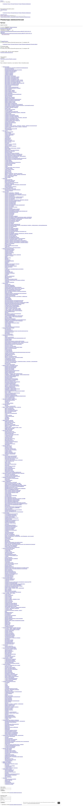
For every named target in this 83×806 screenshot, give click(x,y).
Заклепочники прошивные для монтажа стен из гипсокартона (17, 741)
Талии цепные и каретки (10, 121)
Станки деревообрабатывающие (11, 678)
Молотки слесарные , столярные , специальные (14, 703)
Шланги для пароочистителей (11, 356)
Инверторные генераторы (10, 180)
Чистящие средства (8, 355)
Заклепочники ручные (9, 742)
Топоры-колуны (8, 170)
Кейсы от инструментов (9, 243)
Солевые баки (7, 550)
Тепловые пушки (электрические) (11, 752)
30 (7, 29)
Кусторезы (7, 142)
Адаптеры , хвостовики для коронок (12, 608)
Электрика (5, 777)
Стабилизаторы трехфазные (10, 661)
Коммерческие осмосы (9, 566)
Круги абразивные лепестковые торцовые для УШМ (15, 498)
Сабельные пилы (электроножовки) (12, 305)
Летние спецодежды (9, 645)
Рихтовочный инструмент (10, 109)
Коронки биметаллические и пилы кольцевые (14, 618)
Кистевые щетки (8, 496)
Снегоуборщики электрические (11, 515)
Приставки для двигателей (10, 406)
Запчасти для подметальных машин (12, 221)
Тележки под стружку (9, 632)
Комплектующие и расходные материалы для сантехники (16, 568)
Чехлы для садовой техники (10, 522)
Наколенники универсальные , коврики (12, 148)
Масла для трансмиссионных (10, 411)
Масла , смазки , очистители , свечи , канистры (12, 407)
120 (9, 29)
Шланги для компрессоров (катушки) (12, 385)
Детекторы (7, 281)
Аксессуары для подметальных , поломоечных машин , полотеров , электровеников (21, 361)
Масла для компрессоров (10, 409)
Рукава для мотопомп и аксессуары (12, 434)
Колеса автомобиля (8, 95)
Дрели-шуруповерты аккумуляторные (12, 326)
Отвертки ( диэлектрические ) (11, 711)
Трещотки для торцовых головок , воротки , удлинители (16, 126)
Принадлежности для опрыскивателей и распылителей (15, 158)
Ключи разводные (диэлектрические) (12, 700)
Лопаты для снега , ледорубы (10, 143)
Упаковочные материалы (10, 634)
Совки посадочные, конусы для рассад (12, 167)
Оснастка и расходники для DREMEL (12, 507)
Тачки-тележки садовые (9, 169)
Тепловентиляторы (8, 760)
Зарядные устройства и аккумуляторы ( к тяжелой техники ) (16, 242)
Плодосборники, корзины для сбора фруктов (13, 154)
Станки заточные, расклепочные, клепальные (14, 459)
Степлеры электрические (10, 747)
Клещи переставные (9, 695)
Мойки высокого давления (8, 420)
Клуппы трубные (8, 697)
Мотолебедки (7, 541)
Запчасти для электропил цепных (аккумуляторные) (15, 238)
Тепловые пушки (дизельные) (10, 751)
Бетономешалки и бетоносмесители (12, 724)
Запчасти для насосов (9, 215)
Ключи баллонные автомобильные (11, 85)
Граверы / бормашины (9, 321)
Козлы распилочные (9, 469)
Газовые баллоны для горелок (10, 449)
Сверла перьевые (8, 596)
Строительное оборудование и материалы (11, 720)
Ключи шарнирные (8, 93)
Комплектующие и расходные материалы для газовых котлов (17, 567)
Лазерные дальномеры (9, 250)
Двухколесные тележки (9, 636)
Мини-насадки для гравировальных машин (13, 504)
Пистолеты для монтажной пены (11, 475)
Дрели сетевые (8, 323)
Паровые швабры (8, 339)
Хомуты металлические (9, 769)
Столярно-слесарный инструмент (9, 681)
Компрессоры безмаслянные (10, 367)
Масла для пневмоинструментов (11, 410)
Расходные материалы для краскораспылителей (14, 300)
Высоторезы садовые (9, 131)
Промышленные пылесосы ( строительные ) (13, 344)
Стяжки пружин (8, 113)
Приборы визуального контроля (9, 477)
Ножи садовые (8, 149)
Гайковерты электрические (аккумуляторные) (14, 320)
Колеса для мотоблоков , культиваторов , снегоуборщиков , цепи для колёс (19, 536)
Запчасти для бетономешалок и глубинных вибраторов (15, 194)
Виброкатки (7, 726)
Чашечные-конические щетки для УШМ (12, 483)
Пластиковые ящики (9, 641)
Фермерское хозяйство (7, 762)
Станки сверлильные (9, 680)
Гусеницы (7, 531)
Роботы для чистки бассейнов (10, 348)
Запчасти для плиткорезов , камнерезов (12, 220)
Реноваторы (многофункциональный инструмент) (14, 303)
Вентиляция (7, 332)
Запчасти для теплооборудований (11, 230)
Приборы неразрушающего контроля (12, 263)
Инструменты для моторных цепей (12, 77)
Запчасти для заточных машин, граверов (13, 200)
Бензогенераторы (8, 185)
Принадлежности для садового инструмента (13, 159)
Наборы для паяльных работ (10, 452)
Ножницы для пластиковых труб (11, 573)
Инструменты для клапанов (10, 75)
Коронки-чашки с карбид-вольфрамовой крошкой (14, 620)
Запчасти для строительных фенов (11, 228)
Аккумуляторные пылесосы (10, 360)
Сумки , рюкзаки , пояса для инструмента (13, 309)
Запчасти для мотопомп (9, 214)
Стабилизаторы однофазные (10, 659)
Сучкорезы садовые (9, 168)
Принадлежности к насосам (10, 432)
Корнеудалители (8, 141)
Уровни (6, 275)
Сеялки (6, 166)
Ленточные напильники (9, 285)
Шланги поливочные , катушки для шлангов (13, 173)
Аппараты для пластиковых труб (11, 555)
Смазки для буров (8, 415)
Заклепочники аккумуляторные (11, 739)
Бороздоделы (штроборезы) (10, 318)
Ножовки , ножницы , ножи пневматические (13, 373)
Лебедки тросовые (8, 96)
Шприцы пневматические (10, 386)
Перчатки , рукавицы (9, 657)
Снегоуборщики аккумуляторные (11, 513)
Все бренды (2, 28)
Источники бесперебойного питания (12, 663)
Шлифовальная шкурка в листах (11, 487)
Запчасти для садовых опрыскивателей (12, 224)
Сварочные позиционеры (10, 578)
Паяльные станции (8, 447)
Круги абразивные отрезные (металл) (12, 500)
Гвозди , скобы (8, 391)
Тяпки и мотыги (8, 171)
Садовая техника (6, 512)
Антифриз (7, 417)
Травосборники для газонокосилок (11, 517)
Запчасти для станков (9, 227)
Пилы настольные (8, 671)
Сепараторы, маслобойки (10, 765)
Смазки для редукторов (9, 416)
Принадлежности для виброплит (11, 733)
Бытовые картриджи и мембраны (11, 558)
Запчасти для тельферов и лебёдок (11, 229)
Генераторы (5, 178)
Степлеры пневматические (10, 383)
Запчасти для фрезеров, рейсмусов (11, 234)
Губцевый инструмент (9, 692)
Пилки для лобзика (8, 508)
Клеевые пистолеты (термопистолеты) (12, 476)
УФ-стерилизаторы (8, 553)
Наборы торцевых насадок (10, 101)
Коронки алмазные (8, 617)
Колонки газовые (8, 565)
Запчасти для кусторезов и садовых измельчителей (15, 204)
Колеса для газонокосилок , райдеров (12, 535)
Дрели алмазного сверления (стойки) (12, 322)
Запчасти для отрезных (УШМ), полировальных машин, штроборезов (18, 217)
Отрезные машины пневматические (12, 375)
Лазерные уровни (8, 253)
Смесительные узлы (9, 549)
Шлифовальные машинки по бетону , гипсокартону (15, 721)
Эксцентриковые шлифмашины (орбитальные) (14, 315)
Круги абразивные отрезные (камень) (12, 499)
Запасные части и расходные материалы (12, 189)
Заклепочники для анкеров (10, 740)
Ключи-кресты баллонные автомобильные (13, 94)
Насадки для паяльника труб (10, 572)
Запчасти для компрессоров (10, 202)
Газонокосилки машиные (10, 528)
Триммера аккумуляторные (10, 520)
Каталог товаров (3, 15)
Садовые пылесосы (8, 351)
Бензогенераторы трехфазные (10, 186)
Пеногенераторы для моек (10, 422)
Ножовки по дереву (9, 708)
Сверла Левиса (8, 594)
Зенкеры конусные (8, 616)
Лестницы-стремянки (9, 403)
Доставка (12, 3)
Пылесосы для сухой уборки (10, 346)
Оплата (9, 3)
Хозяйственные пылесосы (10, 354)
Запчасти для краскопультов (10, 203)
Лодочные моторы (6, 404)
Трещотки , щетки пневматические (11, 384)
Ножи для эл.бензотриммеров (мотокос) (12, 543)
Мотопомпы (7, 444)
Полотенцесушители (9, 575)
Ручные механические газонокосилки (12, 547)
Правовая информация (26, 3)
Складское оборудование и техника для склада (12, 627)
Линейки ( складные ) (9, 255)
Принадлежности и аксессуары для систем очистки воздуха (16, 330)
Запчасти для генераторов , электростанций (13, 197)
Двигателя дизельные (9, 533)
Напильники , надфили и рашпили (11, 706)
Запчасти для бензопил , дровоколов (12, 192)
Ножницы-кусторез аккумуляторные (12, 150)
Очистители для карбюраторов (11, 413)
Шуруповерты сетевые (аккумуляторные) (13, 313)
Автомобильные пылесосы (10, 359)
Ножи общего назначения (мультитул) (12, 773)
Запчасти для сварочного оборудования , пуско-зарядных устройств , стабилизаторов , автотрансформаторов (26, 225)
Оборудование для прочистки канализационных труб (15, 338)
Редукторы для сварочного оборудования (13, 592)
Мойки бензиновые (9, 429)
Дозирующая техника (9, 562)
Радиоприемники (8, 299)
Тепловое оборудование (7, 748)
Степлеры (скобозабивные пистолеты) (12, 745)
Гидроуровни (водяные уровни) (11, 279)
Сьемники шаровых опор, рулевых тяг (12, 120)
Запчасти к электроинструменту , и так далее (13, 239)
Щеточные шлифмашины (10, 314)
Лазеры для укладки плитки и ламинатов (13, 254)
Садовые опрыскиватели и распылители (13, 162)
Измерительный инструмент (8, 248)
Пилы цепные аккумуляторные (11, 455)
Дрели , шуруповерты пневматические (12, 392)
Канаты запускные (8, 467)
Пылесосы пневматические (10, 380)
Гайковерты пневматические (10, 389)
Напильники (7, 505)
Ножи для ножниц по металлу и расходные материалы (15, 291)
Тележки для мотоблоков (10, 516)
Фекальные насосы (8, 437)
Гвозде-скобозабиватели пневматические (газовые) (15, 390)
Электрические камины (9, 754)
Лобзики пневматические (10, 371)
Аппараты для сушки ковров (10, 362)
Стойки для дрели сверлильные (11, 307)
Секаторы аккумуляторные (10, 163)
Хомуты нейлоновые (9, 770)
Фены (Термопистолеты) (10, 311)
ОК (58, 802)
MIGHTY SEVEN (8, 28)
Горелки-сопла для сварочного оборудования (13, 585)
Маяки (6, 256)
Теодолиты (7, 269)
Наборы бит (7, 621)
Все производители (5, 34)
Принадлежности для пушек (10, 759)
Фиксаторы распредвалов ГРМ (11, 128)
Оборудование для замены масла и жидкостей (14, 104)
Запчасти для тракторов (9, 232)
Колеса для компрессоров (10, 397)
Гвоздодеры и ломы (9, 690)
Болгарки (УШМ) (8, 317)
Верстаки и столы (8, 666)
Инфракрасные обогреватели (10, 755)
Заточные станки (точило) (10, 667)
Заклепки (7, 737)
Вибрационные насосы (9, 440)
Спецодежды (5, 644)
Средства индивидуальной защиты (9, 647)
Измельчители (7, 138)
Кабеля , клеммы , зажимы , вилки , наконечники (14, 587)
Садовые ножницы (8, 161)
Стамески (7, 719)
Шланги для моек (8, 426)
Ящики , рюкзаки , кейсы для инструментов (13, 316)
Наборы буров (7, 622)
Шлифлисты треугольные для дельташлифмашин (14, 486)
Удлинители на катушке (9, 783)
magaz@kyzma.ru (3, 9)
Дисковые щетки (8, 494)
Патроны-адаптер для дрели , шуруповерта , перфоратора (16, 296)
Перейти (12, 15)
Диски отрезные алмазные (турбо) (11, 492)
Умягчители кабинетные (9, 552)
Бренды (1, 0)
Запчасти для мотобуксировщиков (11, 212)
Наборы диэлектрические (10, 704)
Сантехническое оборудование (9, 548)
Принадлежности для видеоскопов (11, 478)
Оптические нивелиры (9, 260)
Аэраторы (7, 523)
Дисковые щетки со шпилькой (11, 495)
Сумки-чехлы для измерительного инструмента (14, 268)
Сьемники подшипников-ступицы (11, 118)
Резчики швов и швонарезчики (11, 734)
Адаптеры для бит (8, 609)
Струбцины (7, 682)
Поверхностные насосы (9, 431)
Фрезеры (6, 312)
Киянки (6, 694)
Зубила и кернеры (8, 693)
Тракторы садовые (8, 518)
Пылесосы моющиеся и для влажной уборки (13, 347)
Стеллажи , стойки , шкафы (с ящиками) (12, 628)
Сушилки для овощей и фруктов (11, 767)
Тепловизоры (7, 270)
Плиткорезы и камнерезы (10, 673)
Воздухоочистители (9, 333)
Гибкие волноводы (8, 480)
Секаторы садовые (8, 164)
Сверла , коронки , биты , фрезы (9, 593)
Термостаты (7, 246)
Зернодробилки (8, 137)
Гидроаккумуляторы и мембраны (11, 441)
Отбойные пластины (9, 626)
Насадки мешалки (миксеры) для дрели (12, 290)
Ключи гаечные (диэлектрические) (11, 87)
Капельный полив (8, 139)
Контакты (16, 3)
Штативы (7, 278)
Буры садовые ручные (9, 176)
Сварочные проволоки (9, 579)
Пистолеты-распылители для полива (12, 153)
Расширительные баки (9, 433)
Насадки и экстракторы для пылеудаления (13, 289)
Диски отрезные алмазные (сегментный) (13, 490)
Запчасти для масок (8, 207)
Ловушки (7, 772)
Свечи (6, 414)
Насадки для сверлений (9, 625)
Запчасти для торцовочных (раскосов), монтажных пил (15, 231)
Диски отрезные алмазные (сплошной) (12, 491)
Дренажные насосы (8, 442)
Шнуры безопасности (9, 650)
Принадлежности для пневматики (11, 379)
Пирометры (7, 261)
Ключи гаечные (8, 86)
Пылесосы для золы (9, 345)
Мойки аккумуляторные (9, 428)
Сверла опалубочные (9, 595)
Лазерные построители (9, 252)
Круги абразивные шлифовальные (11, 501)
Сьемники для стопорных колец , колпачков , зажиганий (16, 117)
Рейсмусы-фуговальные (9, 677)
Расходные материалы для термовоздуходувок (14, 301)
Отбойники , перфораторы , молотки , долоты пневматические (17, 374)
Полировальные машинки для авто (11, 106)
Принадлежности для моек (10, 424)
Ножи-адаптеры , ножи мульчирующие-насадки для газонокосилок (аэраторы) (20, 544)
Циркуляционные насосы (10, 438)
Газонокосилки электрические (11, 530)
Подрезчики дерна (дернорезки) (11, 545)
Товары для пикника (7, 761)
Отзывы (20, 3)
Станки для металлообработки (11, 679)
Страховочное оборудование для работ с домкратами (15, 112)
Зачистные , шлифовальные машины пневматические (15, 395)
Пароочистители (8, 340)
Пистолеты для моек (9, 423)
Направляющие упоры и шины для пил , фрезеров (14, 288)
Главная (2, 16)
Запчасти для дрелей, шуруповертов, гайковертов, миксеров (16, 199)
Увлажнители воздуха (9, 331)
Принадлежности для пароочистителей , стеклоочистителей (16, 342)
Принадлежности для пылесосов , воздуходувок (14, 343)
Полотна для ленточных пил (10, 510)
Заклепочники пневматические (11, 394)
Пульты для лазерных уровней (11, 265)
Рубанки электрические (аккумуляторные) (13, 304)
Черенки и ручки (8, 172)
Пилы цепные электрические (10, 456)
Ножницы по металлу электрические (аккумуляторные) (15, 293)
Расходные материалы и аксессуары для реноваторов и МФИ (17, 302)
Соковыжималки (8, 766)
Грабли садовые (8, 132)
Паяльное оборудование (7, 445)
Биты (6, 611)
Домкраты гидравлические (10, 71)
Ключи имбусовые (8, 698)
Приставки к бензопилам (10, 458)
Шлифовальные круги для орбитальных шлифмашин (15, 488)
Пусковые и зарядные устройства (11, 107)
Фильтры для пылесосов (9, 353)
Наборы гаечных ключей (10, 98)
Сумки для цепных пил (9, 460)
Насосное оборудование (7, 430)
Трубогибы (7, 686)
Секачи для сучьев (8, 165)
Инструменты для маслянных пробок (12, 76)
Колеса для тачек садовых (10, 140)
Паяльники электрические (10, 453)
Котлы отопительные (9, 570)
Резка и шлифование (7, 481)
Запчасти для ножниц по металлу (11, 216)
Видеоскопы (7, 479)
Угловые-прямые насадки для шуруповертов (13, 310)
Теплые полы (7, 753)
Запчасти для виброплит (9, 195)
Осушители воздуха (9, 329)
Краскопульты (7, 284)
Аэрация (6, 556)
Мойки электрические (9, 421)
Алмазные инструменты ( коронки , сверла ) (13, 610)
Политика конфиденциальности (6, 52)
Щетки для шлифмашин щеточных (11, 489)
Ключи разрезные (8, 89)
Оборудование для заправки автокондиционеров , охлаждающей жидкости (19, 105)
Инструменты (5, 283)
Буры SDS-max (8, 614)
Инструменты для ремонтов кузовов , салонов (14, 79)
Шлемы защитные (8, 649)
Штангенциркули (8, 277)
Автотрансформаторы (9, 662)
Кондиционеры (8, 328)
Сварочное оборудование (7, 577)
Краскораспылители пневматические (12, 370)
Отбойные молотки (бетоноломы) (11, 294)
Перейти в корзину (12, 58)
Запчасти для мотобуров (9, 213)
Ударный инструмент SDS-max (11, 603)
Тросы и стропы (8, 127)
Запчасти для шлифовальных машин (12, 237)
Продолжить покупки (4, 58)
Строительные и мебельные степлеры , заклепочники (13, 735)
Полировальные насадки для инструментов (13, 509)
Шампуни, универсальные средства (12, 425)
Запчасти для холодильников (10, 235)
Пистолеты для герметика (10, 474)
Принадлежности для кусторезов (11, 157)
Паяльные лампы (8, 446)
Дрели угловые (8, 324)
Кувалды (6, 702)
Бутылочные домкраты (9, 68)
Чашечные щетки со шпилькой (11, 482)
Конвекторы (7, 757)
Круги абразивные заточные (10, 497)
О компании (5, 3)
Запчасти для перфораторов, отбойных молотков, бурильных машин (18, 218)
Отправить (3, 790)
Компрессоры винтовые (9, 368)
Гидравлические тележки (10, 635)
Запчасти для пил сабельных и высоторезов (13, 219)
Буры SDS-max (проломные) (10, 615)
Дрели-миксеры (8, 325)
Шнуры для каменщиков (9, 276)
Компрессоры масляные (9, 369)
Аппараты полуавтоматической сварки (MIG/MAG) (15, 583)
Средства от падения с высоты (11, 648)
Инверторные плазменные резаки (11, 586)
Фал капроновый (8, 776)
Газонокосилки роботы (9, 529)
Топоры (6, 685)
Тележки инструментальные (10, 122)
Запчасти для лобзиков (9, 205)
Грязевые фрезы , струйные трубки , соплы (13, 427)
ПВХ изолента (8, 775)
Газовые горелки (8, 450)
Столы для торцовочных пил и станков (12, 665)
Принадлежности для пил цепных (11, 457)
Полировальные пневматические (11, 378)
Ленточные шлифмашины (10, 286)
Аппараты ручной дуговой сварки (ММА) (13, 584)
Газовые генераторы (9, 187)
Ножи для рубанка (8, 292)
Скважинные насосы (9, 435)
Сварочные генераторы (9, 183)
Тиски (6, 684)
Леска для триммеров (9, 539)
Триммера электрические (10, 521)
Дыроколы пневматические (10, 393)
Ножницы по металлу (9, 707)
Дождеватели (7, 135)
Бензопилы (7, 465)
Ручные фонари (8, 782)
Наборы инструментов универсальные (12, 100)
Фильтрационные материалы (10, 554)
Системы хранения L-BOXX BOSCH (12, 306)
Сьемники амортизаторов (10, 114)
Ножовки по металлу (9, 709)
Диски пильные (8, 493)
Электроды (7, 580)
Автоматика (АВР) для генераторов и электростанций (15, 184)
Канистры (7, 419)
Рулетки (6, 267)
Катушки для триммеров (9, 534)
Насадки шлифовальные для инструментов (13, 506)
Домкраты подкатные (9, 72)
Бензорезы (7, 723)
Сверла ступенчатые (9, 601)
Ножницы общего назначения (10, 774)
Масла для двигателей (9, 408)
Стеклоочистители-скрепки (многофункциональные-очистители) (17, 352)
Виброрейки (7, 729)
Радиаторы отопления (9, 576)
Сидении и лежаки (8, 110)
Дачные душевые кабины (10, 133)
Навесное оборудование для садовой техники (14, 542)
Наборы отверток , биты (9, 705)
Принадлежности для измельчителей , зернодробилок (15, 156)
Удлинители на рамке (9, 784)
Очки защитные (8, 655)
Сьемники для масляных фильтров (11, 115)
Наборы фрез (7, 624)
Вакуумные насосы (8, 439)
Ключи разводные (8, 699)
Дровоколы (7, 136)
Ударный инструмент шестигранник (12, 605)
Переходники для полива (10, 151)
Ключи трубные (8, 701)
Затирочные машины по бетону (11, 730)
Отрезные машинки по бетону (11, 731)
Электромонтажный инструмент (11, 688)
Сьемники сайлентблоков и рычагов (12, 119)
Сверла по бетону (8, 597)
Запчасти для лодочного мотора (11, 206)
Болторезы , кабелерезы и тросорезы (12, 689)
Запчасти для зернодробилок (10, 201)
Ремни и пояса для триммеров (11, 546)
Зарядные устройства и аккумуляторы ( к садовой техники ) (16, 241)
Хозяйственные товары (7, 768)
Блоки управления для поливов (11, 175)
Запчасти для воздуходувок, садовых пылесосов (14, 196)
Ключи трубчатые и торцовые (10, 92)
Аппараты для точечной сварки (11, 582)
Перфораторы (7, 297)
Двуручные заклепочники (10, 736)
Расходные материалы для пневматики (12, 381)
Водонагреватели (8, 560)
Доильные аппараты (9, 190)
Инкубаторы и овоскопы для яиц (11, 763)
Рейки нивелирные (8, 266)
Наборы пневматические (10, 372)
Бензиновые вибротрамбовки (10, 722)
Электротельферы (8, 129)
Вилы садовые (8, 177)
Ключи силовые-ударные (10, 91)
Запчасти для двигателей (10, 198)
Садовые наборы (8, 160)
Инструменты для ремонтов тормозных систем (14, 80)
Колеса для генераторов (9, 181)
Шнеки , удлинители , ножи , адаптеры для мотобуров (15, 174)
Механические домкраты (10, 97)
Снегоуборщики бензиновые (10, 514)
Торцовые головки (8, 124)
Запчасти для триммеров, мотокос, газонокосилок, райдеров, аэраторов (18, 233)
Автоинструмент (6, 66)
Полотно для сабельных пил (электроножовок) (14, 511)
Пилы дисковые (8, 298)
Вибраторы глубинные (9, 725)
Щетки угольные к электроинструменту (12, 247)
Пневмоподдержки (8, 377)
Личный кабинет (34, 44)
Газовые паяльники (8, 451)
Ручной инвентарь (8, 350)
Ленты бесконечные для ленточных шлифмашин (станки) (16, 503)
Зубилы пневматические (9, 396)
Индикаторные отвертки (10, 249)
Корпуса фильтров (8, 569)
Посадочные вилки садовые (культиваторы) (13, 155)
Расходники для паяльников (10, 448)
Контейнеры (7, 638)
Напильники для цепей (9, 471)
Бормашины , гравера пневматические (12, 388)
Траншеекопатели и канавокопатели (12, 519)
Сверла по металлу (8, 600)
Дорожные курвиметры (9, 282)
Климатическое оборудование (8, 327)
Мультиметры (7, 259)
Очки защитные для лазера (10, 656)
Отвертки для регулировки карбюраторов (13, 472)
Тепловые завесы (8, 749)
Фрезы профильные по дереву (11, 606)
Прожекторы (7, 781)
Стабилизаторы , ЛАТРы (7, 658)
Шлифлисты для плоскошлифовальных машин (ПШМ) (15, 485)
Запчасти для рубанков (9, 223)
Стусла (6, 683)
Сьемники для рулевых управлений (12, 116)
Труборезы (7, 687)
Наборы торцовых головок (10, 102)
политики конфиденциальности (15, 792)
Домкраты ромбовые (9, 73)
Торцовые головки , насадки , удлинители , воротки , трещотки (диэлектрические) (21, 125)
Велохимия (7, 418)
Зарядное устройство (9, 74)
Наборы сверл (7, 623)
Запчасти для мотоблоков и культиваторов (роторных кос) (16, 211)
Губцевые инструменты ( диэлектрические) (13, 691)
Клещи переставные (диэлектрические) (12, 696)
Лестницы (7, 402)
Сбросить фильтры (13, 27)
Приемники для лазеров (9, 264)
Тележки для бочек (8, 631)
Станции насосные (8, 436)
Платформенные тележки (10, 642)
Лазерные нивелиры (9, 251)
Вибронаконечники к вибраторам (11, 727)
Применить (7, 27)
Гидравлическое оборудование (11, 70)
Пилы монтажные (8, 670)
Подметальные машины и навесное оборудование (14, 341)
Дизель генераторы (8, 179)
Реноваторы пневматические (24, 16)
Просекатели (7, 743)
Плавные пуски (8, 244)
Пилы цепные (5, 454)
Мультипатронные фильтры (10, 571)
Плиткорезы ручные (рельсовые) (11, 674)
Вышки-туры (7, 401)
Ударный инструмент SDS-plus (11, 604)
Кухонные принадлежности (10, 771)
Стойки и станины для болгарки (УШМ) (13, 308)
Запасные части (6, 191)
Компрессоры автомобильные (10, 366)
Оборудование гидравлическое (11, 103)
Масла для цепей (8, 412)
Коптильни (7, 764)
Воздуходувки (7, 363)
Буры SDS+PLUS (8, 613)
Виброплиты (7, 728)
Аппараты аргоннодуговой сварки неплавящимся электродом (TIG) (18, 581)
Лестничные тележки (9, 639)
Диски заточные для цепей (10, 466)
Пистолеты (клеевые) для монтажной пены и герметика (13, 473)
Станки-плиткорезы (6, 664)
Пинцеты (7, 713)
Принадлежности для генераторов (11, 182)
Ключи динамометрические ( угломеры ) (13, 88)
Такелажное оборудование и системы (12, 629)
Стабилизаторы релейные (10, 660)
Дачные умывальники (9, 134)
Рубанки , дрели (8, 718)
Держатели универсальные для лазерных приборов (15, 280)
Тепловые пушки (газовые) (10, 750)
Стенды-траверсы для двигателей (11, 111)
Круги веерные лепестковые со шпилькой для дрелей (15, 502)
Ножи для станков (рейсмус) (10, 668)
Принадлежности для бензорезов (11, 732)
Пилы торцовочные (9, 672)
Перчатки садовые (8, 152)
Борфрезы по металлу (9, 612)
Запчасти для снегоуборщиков (11, 226)
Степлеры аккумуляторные (10, 746)
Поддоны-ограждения (9, 643)
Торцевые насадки (8, 123)
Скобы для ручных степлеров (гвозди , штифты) (14, 744)
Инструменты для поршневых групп (12, 78)
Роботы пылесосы (8, 349)
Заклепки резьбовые (9, 738)
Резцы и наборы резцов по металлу (12, 676)
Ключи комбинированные (10, 468)
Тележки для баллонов (9, 630)
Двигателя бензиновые (9, 532)
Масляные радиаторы (9, 758)
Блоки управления (8, 557)
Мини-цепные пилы (9, 470)
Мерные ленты (8, 257)
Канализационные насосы (10, 443)
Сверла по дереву (8, 598)
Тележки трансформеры (9, 633)
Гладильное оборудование (10, 364)
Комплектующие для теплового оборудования (14, 756)
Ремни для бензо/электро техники (11, 245)
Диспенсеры (7, 561)
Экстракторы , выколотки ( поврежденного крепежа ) (15, 607)
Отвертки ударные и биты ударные (12, 712)
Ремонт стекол (8, 108)
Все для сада (5, 130)
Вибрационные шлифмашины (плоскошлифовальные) (15, 319)
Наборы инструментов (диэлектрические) (13, 99)
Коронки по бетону (8, 619)
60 (8, 29)
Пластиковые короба (9, 640)
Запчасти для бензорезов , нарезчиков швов (13, 193)
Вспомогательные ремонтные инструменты (13, 69)
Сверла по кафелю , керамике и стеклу (12, 599)
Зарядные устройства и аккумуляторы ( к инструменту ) (16, 240)
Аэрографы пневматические (10, 387)
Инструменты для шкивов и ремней (12, 84)
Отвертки (7, 710)
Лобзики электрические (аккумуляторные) (13, 287)
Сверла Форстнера (8, 602)
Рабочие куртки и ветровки (10, 646)
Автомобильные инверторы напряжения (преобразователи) (16, 67)
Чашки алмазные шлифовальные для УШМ (13, 484)
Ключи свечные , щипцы (10, 90)
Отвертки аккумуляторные (10, 295)
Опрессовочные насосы (9, 574)
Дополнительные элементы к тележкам (12, 637)
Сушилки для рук (8, 551)
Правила (6, 262)
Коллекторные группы (9, 564)
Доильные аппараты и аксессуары (9, 188)
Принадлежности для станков (10, 675)
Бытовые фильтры (8, 559)
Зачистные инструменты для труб (11, 563)
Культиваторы (7, 538)
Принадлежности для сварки (10, 591)
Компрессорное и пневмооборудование (11, 16)
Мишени (6, 258)
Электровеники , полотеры (10, 358)
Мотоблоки (7, 540)
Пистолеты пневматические (10, 376)
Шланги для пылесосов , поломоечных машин (14, 357)
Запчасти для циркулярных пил (11, 236)
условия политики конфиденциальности (33, 803)
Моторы (6, 405)
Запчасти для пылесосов (9, 222)
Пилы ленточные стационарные (11, 669)
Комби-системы (8, 537)
